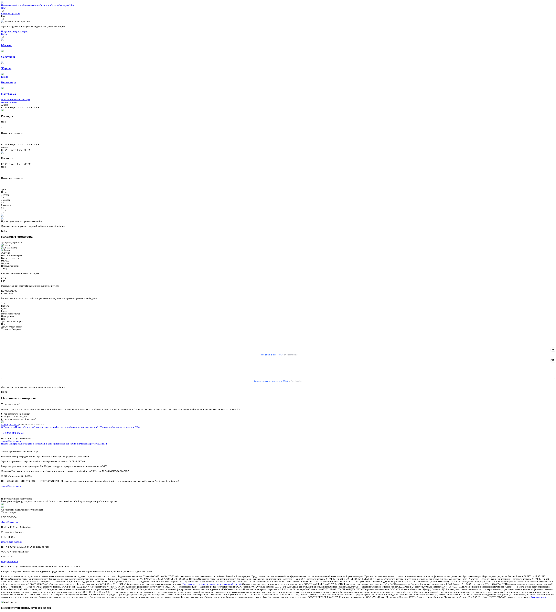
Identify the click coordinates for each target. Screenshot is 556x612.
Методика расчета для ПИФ (126, 427)
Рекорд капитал (538, 597)
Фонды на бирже (31, 5)
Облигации (45, 5)
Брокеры (5, 13)
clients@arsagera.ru (10, 522)
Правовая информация (45, 427)
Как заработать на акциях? (17, 414)
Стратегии (15, 13)
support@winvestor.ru (11, 441)
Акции (19, 5)
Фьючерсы (63, 5)
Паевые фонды (8, 5)
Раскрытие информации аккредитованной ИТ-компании (84, 427)
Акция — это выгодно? (15, 416)
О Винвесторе (8, 427)
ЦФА (37, 6)
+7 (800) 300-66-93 (10, 424)
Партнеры (25, 99)
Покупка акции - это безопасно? (20, 419)
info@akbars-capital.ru (11, 542)
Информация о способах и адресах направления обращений (212, 584)
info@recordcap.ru (9, 561)
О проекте (6, 99)
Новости (15, 99)
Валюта (54, 5)
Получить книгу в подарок (14, 31)
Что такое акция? (12, 404)
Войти (4, 34)
